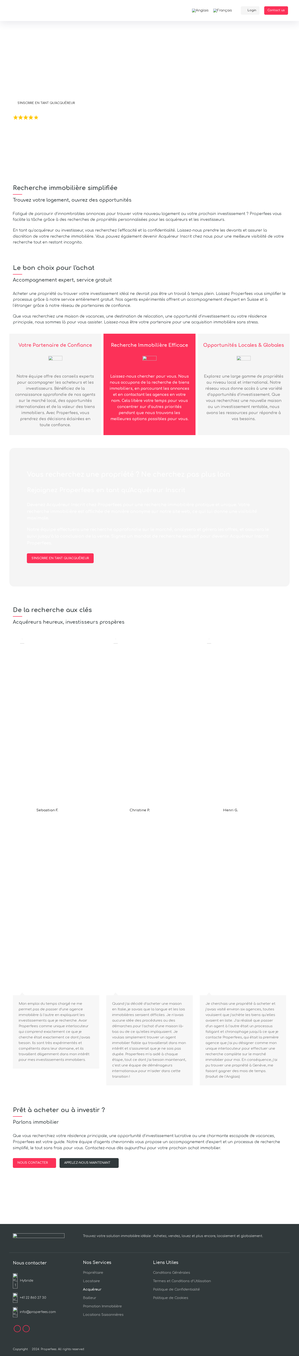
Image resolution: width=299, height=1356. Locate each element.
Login (252, 10)
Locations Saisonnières (103, 1315)
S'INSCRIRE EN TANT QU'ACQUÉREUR (46, 103)
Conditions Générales (171, 1273)
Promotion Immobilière (102, 1306)
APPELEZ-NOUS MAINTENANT (87, 1162)
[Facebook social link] (17, 1328)
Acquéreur (92, 1290)
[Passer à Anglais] (200, 10)
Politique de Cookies (170, 1298)
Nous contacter (33, 1162)
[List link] (34, 1298)
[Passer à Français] (222, 10)
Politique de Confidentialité (176, 1290)
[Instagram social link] (26, 1328)
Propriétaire (93, 1273)
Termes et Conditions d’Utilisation (182, 1281)
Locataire (91, 1281)
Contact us (276, 10)
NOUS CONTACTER (103, 103)
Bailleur (89, 1298)
